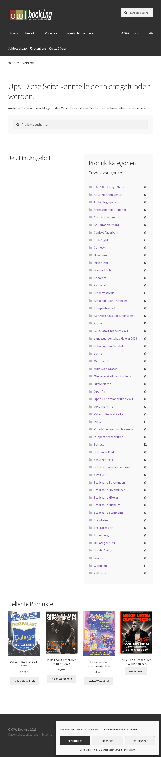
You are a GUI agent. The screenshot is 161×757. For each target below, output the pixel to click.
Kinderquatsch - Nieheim (110, 300)
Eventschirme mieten (80, 33)
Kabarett (100, 278)
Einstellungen (139, 741)
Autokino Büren (104, 217)
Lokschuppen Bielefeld (109, 346)
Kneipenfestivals (105, 308)
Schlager (100, 444)
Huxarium (31, 33)
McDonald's (101, 361)
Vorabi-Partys (103, 550)
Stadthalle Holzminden (109, 490)
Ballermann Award (106, 225)
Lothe (98, 353)
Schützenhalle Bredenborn (112, 467)
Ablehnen (107, 741)
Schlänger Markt (105, 452)
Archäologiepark (105, 202)
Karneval (100, 285)
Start (16, 63)
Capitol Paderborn (106, 232)
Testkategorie (103, 528)
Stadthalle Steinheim (108, 512)
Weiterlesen (136, 671)
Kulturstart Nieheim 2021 (111, 331)
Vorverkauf (52, 33)
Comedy (99, 247)
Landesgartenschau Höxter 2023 (115, 338)
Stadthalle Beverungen (109, 482)
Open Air (99, 391)
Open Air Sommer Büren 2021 (113, 399)
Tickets (13, 33)
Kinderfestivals (104, 293)
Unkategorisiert (104, 543)
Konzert (99, 323)
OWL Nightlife (103, 406)
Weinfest (100, 558)
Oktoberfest (102, 384)
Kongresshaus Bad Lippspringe (114, 316)
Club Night (101, 240)
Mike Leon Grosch (105, 369)
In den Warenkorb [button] (24, 681)
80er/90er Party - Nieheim (111, 187)
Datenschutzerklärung (110, 749)
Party (97, 422)
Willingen (100, 566)
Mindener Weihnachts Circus (113, 376)
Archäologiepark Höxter (110, 210)
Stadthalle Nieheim (107, 505)
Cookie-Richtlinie (88, 749)
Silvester (100, 475)
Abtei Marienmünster (108, 194)
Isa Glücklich (102, 270)
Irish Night (101, 262)
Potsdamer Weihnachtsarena (113, 429)
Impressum (129, 749)
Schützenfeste (103, 460)
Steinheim (101, 520)
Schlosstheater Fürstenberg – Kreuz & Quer (37, 48)
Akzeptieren (75, 741)
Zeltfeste (100, 573)
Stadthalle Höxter (106, 497)
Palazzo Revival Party (108, 414)
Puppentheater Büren (108, 437)
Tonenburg (101, 535)
